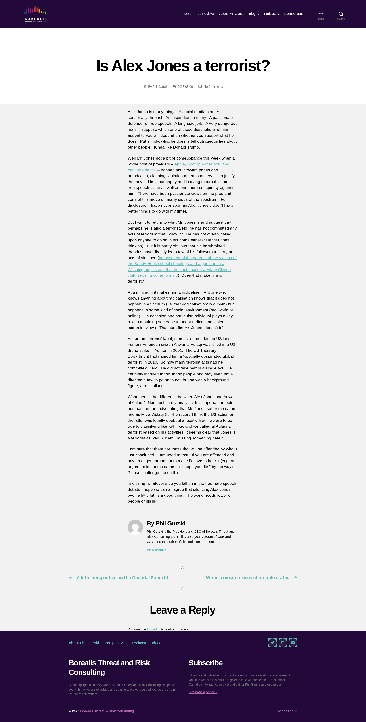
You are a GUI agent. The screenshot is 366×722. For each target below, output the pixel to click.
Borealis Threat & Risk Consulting (107, 711)
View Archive (158, 550)
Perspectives (183, 45)
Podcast (270, 14)
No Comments (213, 86)
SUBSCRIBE (293, 14)
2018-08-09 (185, 86)
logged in (154, 629)
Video (156, 643)
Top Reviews (205, 14)
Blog (252, 14)
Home (187, 14)
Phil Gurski (159, 86)
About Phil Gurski (231, 14)
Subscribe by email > (203, 692)
